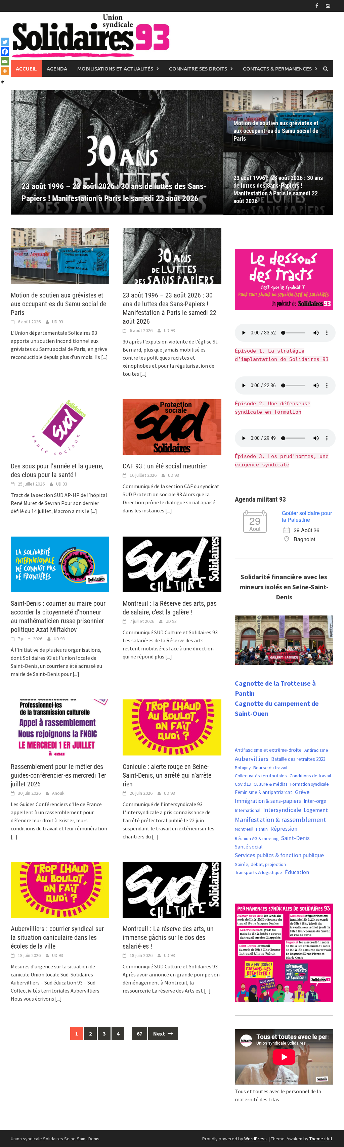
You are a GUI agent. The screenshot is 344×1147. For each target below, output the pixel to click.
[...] (104, 357)
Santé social (249, 846)
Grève (302, 792)
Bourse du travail (270, 768)
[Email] (5, 61)
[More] (5, 71)
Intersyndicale (282, 810)
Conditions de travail (310, 776)
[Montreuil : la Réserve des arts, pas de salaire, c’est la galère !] (172, 563)
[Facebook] (5, 51)
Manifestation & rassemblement (280, 819)
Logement (316, 810)
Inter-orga (315, 801)
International (247, 810)
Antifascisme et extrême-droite (268, 750)
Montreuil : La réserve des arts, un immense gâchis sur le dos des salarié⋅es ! (168, 937)
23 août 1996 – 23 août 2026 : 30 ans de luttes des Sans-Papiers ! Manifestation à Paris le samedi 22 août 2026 (278, 189)
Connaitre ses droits (198, 68)
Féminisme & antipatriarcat (263, 792)
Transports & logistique (258, 872)
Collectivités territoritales (261, 776)
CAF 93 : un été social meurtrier (165, 466)
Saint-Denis (295, 838)
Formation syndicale (309, 784)
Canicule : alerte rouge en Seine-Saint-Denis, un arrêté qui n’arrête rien (167, 775)
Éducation (297, 872)
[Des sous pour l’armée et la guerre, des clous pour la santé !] (60, 426)
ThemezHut (320, 1139)
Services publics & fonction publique (279, 855)
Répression (283, 828)
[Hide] (2, 82)
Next (159, 1033)
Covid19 (243, 784)
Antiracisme (316, 750)
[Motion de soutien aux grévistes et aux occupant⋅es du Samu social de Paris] (60, 255)
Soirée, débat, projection (260, 864)
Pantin (262, 829)
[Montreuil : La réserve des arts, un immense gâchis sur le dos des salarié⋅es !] (172, 889)
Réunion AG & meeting (256, 838)
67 (139, 1033)
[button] (206, 152)
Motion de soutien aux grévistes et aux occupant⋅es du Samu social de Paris (275, 131)
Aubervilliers (251, 759)
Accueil (26, 68)
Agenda (57, 68)
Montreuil (244, 829)
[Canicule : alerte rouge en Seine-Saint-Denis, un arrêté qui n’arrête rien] (172, 726)
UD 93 (57, 322)
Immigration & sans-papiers (268, 801)
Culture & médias (271, 784)
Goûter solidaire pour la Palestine (307, 516)
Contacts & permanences (277, 68)
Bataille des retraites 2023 (298, 759)
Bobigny (243, 768)
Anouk (58, 793)
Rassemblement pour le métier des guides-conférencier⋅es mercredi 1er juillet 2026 (58, 775)
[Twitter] (5, 42)
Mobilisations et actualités (115, 68)
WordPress (255, 1139)
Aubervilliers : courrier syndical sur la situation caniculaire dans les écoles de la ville (57, 937)
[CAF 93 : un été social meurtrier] (172, 426)
